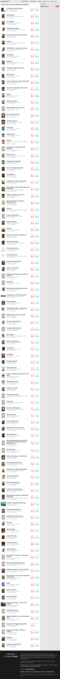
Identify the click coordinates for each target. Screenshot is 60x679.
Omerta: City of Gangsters (14, 489)
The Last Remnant (12, 421)
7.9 (32, 342)
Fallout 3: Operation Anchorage (16, 503)
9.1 (32, 102)
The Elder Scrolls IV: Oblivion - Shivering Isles (16, 201)
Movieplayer (27, 671)
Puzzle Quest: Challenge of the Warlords (16, 147)
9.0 (32, 109)
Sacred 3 (9, 523)
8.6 (32, 196)
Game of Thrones (12, 536)
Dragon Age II (11, 134)
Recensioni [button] (33, 1)
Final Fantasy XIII (12, 255)
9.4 (32, 49)
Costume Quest (11, 301)
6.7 (32, 484)
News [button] (40, 1)
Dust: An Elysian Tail (13, 114)
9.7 (32, 10)
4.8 (32, 645)
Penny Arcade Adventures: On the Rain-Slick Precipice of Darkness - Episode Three (17, 441)
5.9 (32, 571)
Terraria (9, 208)
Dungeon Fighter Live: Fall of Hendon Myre (18, 617)
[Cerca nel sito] (55, 1)
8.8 (32, 162)
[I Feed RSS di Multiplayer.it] (17, 656)
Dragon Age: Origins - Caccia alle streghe (16, 603)
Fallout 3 (9, 41)
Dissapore (32, 671)
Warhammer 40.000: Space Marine (17, 288)
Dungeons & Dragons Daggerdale (17, 624)
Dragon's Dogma (12, 222)
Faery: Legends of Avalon (14, 463)
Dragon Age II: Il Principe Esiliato (17, 295)
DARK (8, 583)
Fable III (9, 140)
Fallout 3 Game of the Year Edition (17, 35)
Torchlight (10, 354)
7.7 (32, 376)
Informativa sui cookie (24, 664)
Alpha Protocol (11, 549)
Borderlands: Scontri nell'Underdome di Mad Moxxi (18, 576)
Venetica (9, 637)
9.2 (32, 82)
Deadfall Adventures (13, 395)
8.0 (32, 269)
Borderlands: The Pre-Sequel (15, 428)
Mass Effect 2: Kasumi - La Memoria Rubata (17, 556)
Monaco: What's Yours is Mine (16, 108)
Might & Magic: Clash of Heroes (16, 315)
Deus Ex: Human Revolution (15, 168)
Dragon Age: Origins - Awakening (17, 308)
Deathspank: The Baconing (15, 516)
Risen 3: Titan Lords (13, 268)
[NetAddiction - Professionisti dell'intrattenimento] (30, 669)
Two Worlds (10, 348)
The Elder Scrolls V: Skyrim (15, 8)
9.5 (32, 16)
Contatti (50, 664)
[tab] (50, 6)
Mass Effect (10, 55)
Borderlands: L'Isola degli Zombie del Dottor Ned (18, 187)
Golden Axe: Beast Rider (14, 644)
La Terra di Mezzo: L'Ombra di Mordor (18, 81)
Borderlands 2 (11, 154)
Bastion (9, 228)
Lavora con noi (55, 664)
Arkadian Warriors (12, 610)
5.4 (32, 611)
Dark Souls (10, 127)
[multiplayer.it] (10, 654)
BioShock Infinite (12, 101)
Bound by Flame (11, 434)
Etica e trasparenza (45, 664)
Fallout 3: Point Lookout (14, 261)
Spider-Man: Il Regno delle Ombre (17, 469)
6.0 (32, 524)
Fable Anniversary (12, 381)
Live (48, 1)
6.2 (32, 517)
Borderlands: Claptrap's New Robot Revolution (17, 496)
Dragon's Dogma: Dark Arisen (16, 195)
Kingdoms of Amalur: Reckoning (16, 181)
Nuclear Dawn (11, 449)
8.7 (32, 182)
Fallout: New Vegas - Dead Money (17, 456)
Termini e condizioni (37, 664)
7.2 (32, 416)
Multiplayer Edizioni (50, 671)
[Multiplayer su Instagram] (8, 656)
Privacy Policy (31, 664)
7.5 (32, 396)
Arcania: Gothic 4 (12, 596)
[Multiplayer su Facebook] (4, 656)
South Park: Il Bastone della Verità (17, 88)
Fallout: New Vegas (12, 241)
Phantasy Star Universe (14, 509)
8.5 (32, 210)
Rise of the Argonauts (13, 482)
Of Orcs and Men (12, 590)
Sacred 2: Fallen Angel (13, 408)
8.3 (32, 249)
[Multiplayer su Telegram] (10, 656)
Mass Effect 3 (11, 15)
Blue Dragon (10, 334)
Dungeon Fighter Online (14, 328)
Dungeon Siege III (12, 361)
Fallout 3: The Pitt (12, 388)
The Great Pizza (43, 671)
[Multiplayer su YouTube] (15, 656)
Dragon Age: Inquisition (14, 161)
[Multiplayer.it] (5, 1)
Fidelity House (37, 671)
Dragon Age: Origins (13, 28)
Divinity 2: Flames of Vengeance (16, 235)
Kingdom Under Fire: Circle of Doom (18, 569)
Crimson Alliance (12, 542)
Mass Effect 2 (11, 22)
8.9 (32, 156)
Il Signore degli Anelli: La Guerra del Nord (18, 374)
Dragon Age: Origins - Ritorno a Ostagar (16, 630)
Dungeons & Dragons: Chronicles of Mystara (17, 274)
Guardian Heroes (12, 121)
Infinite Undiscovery (13, 476)
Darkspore (10, 282)
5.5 (32, 584)
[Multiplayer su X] (6, 656)
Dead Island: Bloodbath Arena (16, 563)
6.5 (32, 490)
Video (44, 1)
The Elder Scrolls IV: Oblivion (15, 68)
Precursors (10, 401)
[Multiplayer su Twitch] (12, 656)
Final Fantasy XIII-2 (12, 248)
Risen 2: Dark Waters (13, 341)
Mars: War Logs (11, 414)
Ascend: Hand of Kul (13, 215)
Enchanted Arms (12, 368)
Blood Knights (11, 529)
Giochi (52, 1)
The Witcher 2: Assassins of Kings (17, 48)
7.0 (32, 429)
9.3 (32, 76)
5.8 (32, 577)
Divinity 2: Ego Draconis (14, 321)
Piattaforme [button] (25, 1)
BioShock (9, 61)
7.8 (32, 356)
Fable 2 (9, 94)
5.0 (32, 618)
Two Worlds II (11, 174)
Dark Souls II (10, 74)
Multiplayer (22, 671)
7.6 (32, 383)
